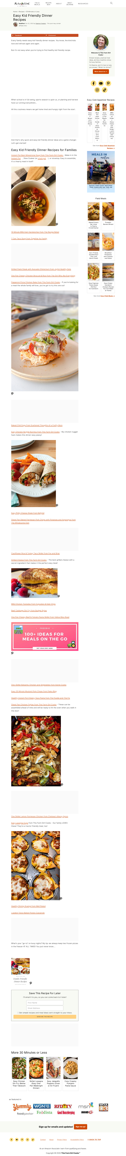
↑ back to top (94, 1139)
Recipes (22, 11)
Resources (83, 4)
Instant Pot (16, 158)
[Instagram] (97, 90)
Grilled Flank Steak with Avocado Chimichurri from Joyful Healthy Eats (41, 269)
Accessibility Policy (77, 1139)
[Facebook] (93, 83)
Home (15, 11)
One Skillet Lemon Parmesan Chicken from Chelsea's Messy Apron (39, 816)
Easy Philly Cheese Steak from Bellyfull (27, 513)
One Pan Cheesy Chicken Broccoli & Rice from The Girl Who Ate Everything (43, 276)
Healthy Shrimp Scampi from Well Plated (28, 906)
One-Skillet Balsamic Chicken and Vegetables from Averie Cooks (38, 685)
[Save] (58, 225)
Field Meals (37, 3)
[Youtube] (101, 83)
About (59, 4)
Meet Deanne (70, 3)
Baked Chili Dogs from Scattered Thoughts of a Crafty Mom (36, 425)
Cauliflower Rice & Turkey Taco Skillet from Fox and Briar (35, 553)
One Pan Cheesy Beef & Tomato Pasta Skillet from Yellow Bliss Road (40, 617)
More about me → (101, 71)
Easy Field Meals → (108, 296)
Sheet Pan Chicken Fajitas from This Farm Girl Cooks (34, 704)
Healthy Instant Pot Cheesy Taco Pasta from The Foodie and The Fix (40, 698)
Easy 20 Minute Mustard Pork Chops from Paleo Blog (34, 691)
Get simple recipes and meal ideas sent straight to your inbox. (45, 1013)
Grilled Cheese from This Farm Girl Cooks (29, 560)
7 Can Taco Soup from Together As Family (29, 239)
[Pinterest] (108, 83)
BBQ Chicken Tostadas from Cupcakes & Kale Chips (33, 604)
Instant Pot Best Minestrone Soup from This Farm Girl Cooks (37, 155)
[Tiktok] (104, 90)
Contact (43, 1139)
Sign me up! (81, 1127)
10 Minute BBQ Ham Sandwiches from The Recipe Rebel (35, 232)
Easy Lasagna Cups (19, 823)
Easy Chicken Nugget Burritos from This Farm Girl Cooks (35, 432)
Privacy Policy (62, 1139)
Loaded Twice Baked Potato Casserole (28, 913)
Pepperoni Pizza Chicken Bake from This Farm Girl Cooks (35, 282)
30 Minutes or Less (32, 11)
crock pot (42, 158)
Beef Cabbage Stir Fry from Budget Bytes (29, 610)
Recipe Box (49, 3)
